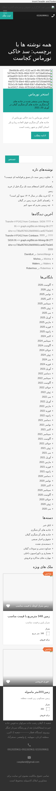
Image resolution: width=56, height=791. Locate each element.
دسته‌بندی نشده (43, 544)
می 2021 (46, 452)
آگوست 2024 (44, 345)
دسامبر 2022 (44, 373)
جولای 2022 (45, 387)
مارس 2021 (45, 462)
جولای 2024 (45, 350)
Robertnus (31, 268)
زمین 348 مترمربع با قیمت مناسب (29, 616)
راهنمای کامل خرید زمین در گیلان (34, 200)
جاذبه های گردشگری (41, 530)
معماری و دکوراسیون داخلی (37, 553)
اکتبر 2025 (46, 298)
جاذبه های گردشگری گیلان (25, 104)
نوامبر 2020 (45, 480)
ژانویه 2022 (45, 415)
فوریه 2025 (45, 326)
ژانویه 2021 (45, 471)
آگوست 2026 (44, 284)
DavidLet (28, 254)
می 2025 (46, 312)
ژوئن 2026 (46, 289)
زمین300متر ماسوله (37, 692)
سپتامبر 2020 (44, 490)
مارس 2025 (45, 322)
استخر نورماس (38, 94)
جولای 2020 (45, 499)
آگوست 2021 (44, 438)
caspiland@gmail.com (28, 762)
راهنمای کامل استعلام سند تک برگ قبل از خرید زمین (30, 188)
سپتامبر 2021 (44, 434)
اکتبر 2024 (46, 336)
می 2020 (46, 508)
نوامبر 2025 (45, 294)
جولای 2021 (45, 443)
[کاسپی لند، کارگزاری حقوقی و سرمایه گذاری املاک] (28, 7)
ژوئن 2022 (46, 392)
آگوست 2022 (44, 382)
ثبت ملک (6, 15)
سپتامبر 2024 (44, 340)
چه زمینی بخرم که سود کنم (37, 205)
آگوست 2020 (44, 494)
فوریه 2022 (45, 410)
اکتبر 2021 (46, 429)
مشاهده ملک (28, 603)
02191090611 (43, 15)
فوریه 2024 (45, 364)
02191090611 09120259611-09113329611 (28, 749)
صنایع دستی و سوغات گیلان (37, 548)
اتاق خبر (47, 525)
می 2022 (46, 396)
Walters (36, 263)
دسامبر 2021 (44, 420)
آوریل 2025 (45, 317)
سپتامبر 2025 (44, 303)
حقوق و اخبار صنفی (41, 539)
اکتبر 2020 (46, 485)
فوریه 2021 (45, 466)
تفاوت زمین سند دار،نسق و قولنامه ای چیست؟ (27, 177)
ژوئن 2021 (46, 448)
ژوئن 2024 (46, 354)
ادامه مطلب (40, 135)
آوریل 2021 (45, 457)
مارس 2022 (45, 406)
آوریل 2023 (45, 368)
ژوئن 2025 (46, 308)
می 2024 (46, 359)
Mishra (36, 258)
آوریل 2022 (45, 401)
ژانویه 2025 (45, 331)
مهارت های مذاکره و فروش (37, 558)
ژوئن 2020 (46, 504)
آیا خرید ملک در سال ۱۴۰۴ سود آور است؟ (30, 195)
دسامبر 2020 (44, 476)
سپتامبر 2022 (44, 378)
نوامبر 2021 (45, 424)
